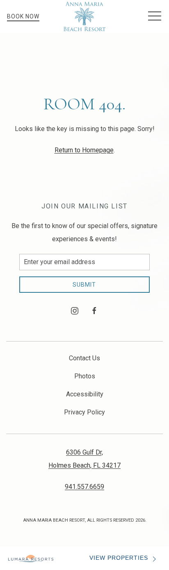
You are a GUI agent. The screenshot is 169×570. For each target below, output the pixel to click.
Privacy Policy (84, 412)
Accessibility (84, 394)
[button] (154, 16)
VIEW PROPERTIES (118, 558)
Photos (84, 376)
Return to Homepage (84, 150)
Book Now (23, 16)
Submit (84, 284)
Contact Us (84, 358)
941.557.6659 (84, 487)
